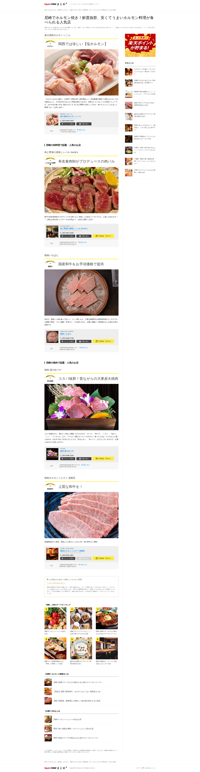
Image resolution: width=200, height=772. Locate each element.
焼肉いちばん (51, 255)
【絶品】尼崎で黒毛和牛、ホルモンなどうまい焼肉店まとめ (77, 691)
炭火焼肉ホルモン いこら (57, 35)
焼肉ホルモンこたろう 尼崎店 (59, 478)
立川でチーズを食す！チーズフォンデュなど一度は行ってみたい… (144, 71)
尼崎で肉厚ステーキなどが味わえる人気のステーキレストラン (78, 682)
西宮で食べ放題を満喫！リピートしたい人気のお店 (74, 729)
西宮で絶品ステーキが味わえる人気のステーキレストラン (76, 738)
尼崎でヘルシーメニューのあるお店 (67, 719)
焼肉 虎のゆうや (52, 370)
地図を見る (82, 130)
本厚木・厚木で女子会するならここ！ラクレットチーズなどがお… (144, 150)
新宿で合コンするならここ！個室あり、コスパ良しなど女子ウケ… (144, 127)
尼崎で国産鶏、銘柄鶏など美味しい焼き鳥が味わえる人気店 (77, 701)
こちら (153, 768)
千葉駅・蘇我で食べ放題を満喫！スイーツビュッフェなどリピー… (144, 161)
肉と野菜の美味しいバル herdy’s (61, 152)
